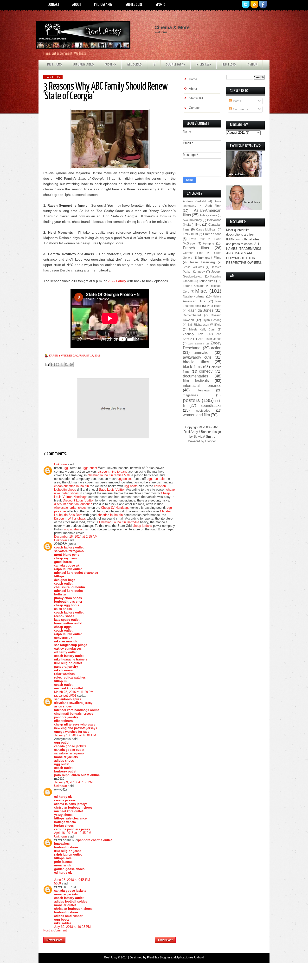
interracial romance (202, 385)
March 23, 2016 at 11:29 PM (73, 692)
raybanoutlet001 (65, 695)
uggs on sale (156, 479)
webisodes (203, 410)
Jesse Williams (193, 267)
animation (202, 352)
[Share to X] (62, 364)
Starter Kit (196, 98)
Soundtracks (175, 64)
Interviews (203, 64)
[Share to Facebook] (66, 364)
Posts (236, 101)
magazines (190, 395)
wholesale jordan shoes (70, 507)
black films (192, 367)
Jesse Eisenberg (202, 262)
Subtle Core (133, 5)
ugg (65, 468)
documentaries (195, 376)
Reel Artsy (110, 957)
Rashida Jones (200, 310)
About (76, 5)
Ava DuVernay (192, 220)
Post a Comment (55, 930)
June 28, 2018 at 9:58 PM (72, 880)
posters (191, 400)
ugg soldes (125, 479)
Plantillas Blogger (158, 957)
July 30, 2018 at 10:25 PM (72, 927)
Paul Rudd (214, 305)
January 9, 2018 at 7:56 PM (73, 782)
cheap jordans (143, 526)
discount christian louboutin (73, 504)
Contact (53, 5)
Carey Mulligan (206, 229)
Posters (110, 64)
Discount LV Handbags (70, 518)
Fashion (251, 64)
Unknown (60, 464)
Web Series (134, 64)
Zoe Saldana (196, 343)
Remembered (192, 315)
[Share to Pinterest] (71, 364)
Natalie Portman (194, 296)
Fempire (208, 243)
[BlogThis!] (57, 364)
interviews (203, 390)
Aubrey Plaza (208, 215)
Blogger (210, 441)
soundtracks (211, 405)
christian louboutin (110, 515)
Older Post (165, 940)
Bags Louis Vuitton (112, 489)
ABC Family (117, 281)
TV (153, 64)
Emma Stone (212, 234)
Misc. (201, 291)
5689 (57, 883)
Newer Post (54, 940)
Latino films (207, 281)
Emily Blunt (190, 234)
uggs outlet (89, 468)
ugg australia (73, 529)
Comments (240, 109)
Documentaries (83, 64)
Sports (160, 5)
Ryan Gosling (212, 320)
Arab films (213, 206)
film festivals (196, 381)
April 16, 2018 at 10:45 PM (72, 833)
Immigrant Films (209, 257)
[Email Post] (47, 364)
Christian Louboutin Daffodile (119, 522)
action (216, 348)
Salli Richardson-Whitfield (204, 324)
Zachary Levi (193, 334)
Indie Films (54, 64)
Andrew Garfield (194, 201)
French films (196, 248)
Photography (103, 5)
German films (193, 252)
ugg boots (131, 486)
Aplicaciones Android (190, 957)
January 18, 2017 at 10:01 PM (75, 735)
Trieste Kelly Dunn (202, 329)
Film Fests (229, 64)
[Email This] (53, 364)
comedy (205, 371)
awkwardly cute (197, 357)
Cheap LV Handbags (115, 507)
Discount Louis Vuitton (78, 500)
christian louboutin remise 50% (109, 475)
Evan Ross (197, 238)
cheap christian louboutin (71, 486)
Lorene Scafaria (194, 285)
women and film (196, 415)
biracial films (196, 362)
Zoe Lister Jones (209, 338)
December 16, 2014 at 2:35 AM (75, 536)
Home (110, 938)
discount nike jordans (112, 471)
